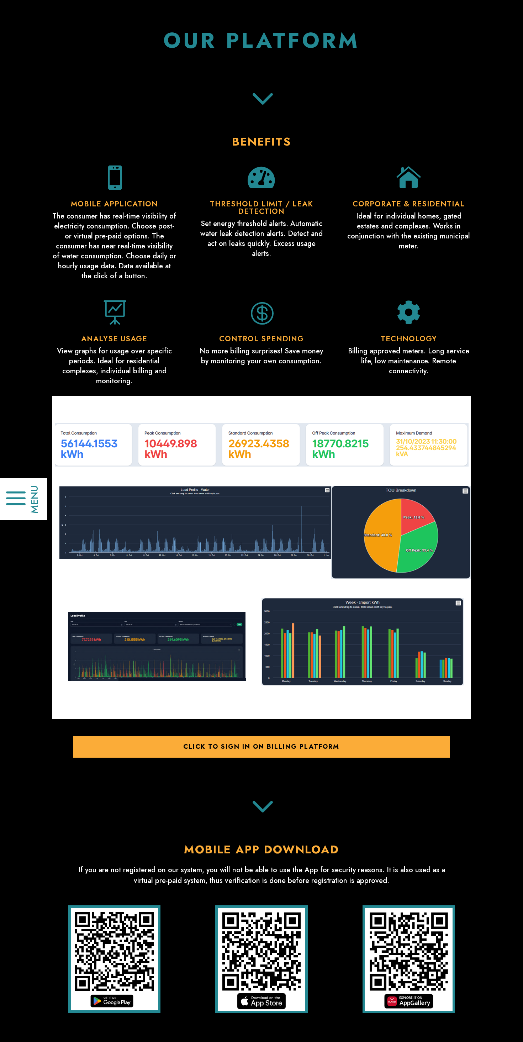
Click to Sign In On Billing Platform (261, 746)
